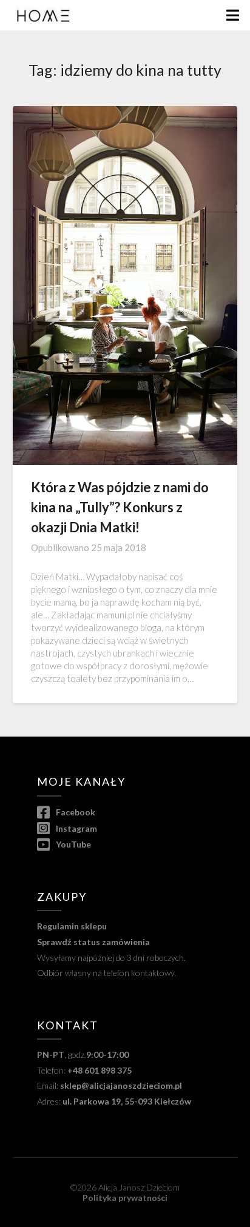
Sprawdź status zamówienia (93, 942)
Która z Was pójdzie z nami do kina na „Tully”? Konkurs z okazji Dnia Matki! (120, 507)
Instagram (75, 828)
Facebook (74, 812)
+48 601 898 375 (99, 1070)
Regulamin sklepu (72, 926)
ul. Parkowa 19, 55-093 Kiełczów (126, 1101)
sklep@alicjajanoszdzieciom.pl (121, 1085)
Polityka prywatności (125, 1197)
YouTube (72, 844)
